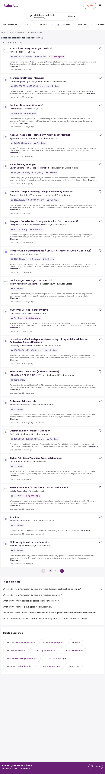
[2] (62, 571)
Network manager (51, 666)
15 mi (70, 16)
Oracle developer (74, 650)
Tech (77, 642)
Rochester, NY (19, 32)
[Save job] (100, 48)
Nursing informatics (46, 650)
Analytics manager (57, 658)
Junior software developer (22, 642)
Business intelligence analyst (23, 658)
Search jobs (6, 32)
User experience (17, 650)
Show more (15, 66)
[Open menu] (100, 5)
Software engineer (55, 642)
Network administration (21, 666)
